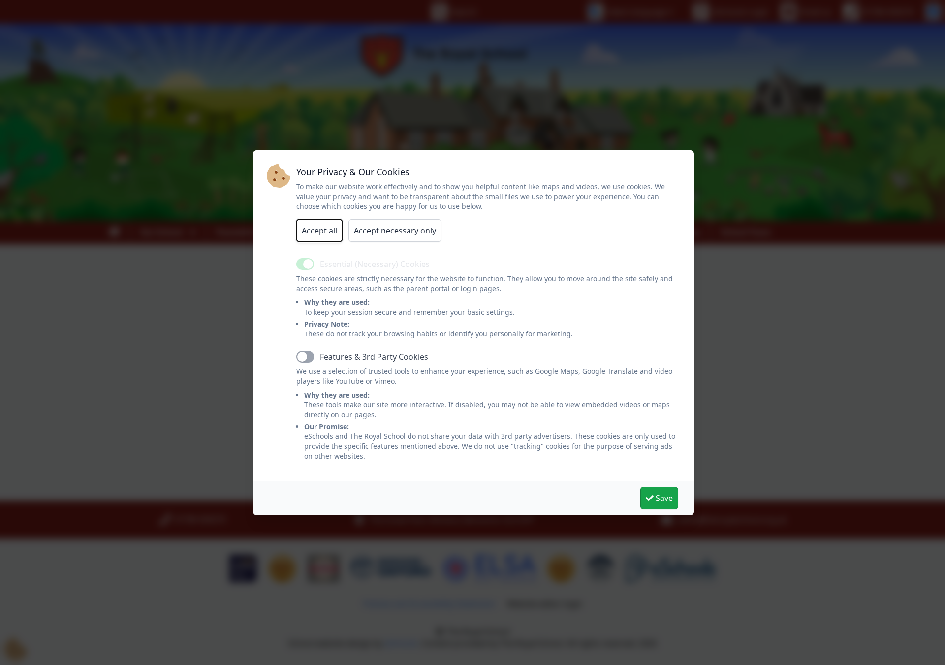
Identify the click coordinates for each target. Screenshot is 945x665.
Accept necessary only (395, 230)
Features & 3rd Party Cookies (374, 356)
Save (663, 498)
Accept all (319, 230)
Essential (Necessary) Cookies (375, 264)
